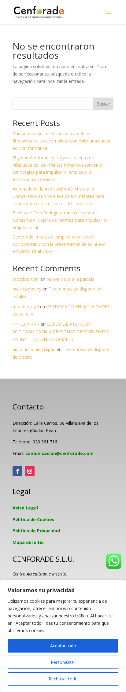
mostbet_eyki (26, 306)
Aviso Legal (25, 508)
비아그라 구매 (26, 324)
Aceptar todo (63, 646)
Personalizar (63, 662)
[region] (63, 636)
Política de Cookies (33, 519)
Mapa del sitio (28, 542)
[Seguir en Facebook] (17, 471)
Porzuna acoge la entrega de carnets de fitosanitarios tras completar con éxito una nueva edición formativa (61, 141)
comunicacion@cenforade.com (59, 453)
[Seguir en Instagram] (30, 471)
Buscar (103, 104)
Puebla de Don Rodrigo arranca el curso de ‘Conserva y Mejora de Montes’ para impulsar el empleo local (60, 220)
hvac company (27, 289)
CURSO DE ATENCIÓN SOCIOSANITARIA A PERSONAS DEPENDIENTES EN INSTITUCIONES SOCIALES (61, 331)
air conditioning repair (34, 349)
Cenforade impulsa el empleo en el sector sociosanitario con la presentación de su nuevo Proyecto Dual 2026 (59, 244)
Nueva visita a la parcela (70, 279)
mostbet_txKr (26, 279)
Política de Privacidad (36, 531)
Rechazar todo (63, 679)
